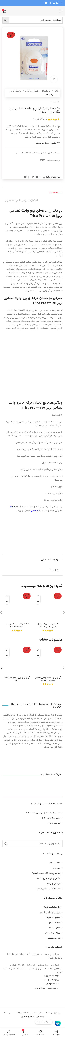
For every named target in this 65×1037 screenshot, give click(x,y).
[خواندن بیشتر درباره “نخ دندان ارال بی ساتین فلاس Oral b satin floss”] (6, 601)
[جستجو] (6, 843)
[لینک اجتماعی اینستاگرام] (57, 3)
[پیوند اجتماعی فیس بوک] (61, 3)
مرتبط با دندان (14, 91)
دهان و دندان (31, 91)
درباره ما (56, 868)
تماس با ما (55, 863)
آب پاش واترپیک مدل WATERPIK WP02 (17, 679)
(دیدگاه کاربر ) (40, 119)
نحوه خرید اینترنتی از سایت (47, 889)
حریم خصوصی (53, 823)
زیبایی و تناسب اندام (50, 912)
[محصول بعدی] (51, 102)
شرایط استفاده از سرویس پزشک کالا (43, 813)
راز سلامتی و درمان (51, 907)
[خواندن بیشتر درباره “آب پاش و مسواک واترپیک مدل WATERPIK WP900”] (37, 655)
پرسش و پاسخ (53, 883)
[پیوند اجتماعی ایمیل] (37, 177)
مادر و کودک (54, 928)
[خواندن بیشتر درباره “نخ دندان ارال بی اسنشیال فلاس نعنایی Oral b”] (37, 601)
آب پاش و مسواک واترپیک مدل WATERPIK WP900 (48, 679)
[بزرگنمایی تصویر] (53, 79)
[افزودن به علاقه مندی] (37, 596)
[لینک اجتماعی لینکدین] (54, 3)
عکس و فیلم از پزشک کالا (48, 878)
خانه (56, 91)
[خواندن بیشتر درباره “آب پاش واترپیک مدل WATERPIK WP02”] (6, 655)
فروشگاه (46, 91)
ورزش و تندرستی (52, 933)
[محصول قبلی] (58, 102)
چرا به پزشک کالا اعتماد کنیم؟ (46, 873)
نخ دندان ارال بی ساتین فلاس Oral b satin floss (17, 625)
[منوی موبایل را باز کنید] (61, 11)
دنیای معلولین (53, 917)
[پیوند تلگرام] (46, 3)
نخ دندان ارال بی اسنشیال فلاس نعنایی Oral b (48, 625)
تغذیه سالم (54, 922)
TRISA (42, 160)
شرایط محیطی (53, 938)
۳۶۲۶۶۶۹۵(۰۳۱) (51, 980)
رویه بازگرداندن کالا (51, 818)
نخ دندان (50, 94)
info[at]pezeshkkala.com (46, 988)
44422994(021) (51, 976)
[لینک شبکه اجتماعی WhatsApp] (50, 3)
